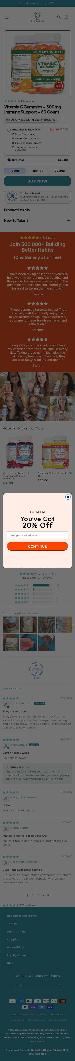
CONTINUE (37, 546)
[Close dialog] (68, 497)
